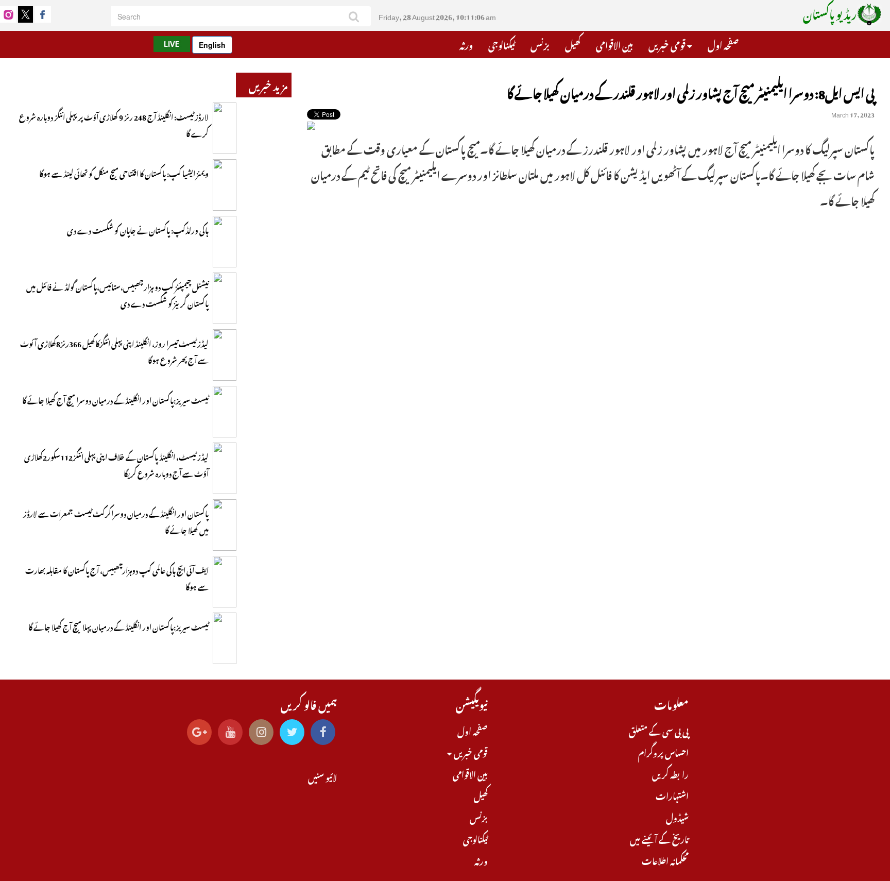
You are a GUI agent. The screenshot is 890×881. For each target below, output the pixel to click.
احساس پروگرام (663, 751)
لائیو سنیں (322, 776)
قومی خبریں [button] (667, 44)
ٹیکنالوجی (501, 44)
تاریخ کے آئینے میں (659, 838)
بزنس (540, 44)
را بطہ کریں (670, 773)
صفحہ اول (723, 44)
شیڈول (677, 816)
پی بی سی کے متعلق (659, 730)
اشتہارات (672, 795)
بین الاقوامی (614, 44)
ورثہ (466, 44)
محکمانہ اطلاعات (665, 860)
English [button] (212, 45)
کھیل (572, 44)
